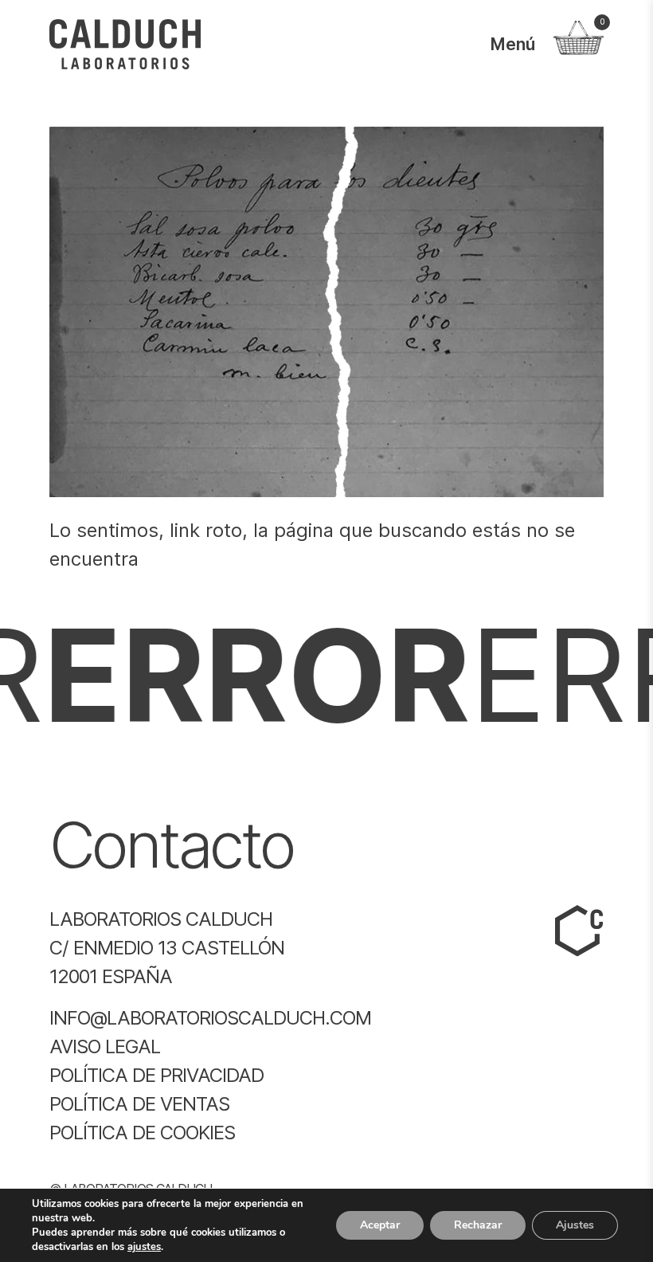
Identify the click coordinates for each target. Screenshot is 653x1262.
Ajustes (575, 1225)
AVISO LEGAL (104, 1046)
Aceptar (380, 1225)
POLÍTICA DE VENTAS (139, 1103)
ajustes (144, 1247)
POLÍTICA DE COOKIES (142, 1132)
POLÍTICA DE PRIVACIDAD (156, 1075)
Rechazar (478, 1225)
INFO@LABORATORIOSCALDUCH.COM (210, 1017)
